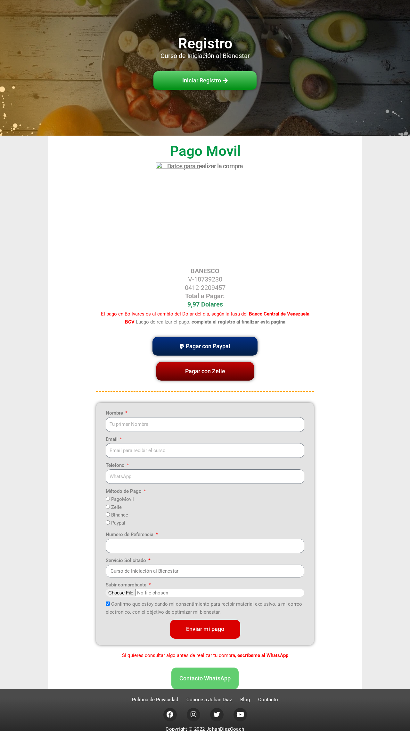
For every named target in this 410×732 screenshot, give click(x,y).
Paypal (118, 523)
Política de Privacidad (155, 700)
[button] (205, 346)
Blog (245, 700)
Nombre (115, 413)
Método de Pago (124, 491)
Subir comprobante (127, 585)
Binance (119, 515)
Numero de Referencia (130, 534)
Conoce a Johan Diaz (209, 700)
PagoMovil (122, 499)
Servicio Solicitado (126, 560)
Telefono (116, 465)
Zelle (116, 507)
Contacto (268, 700)
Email (112, 439)
